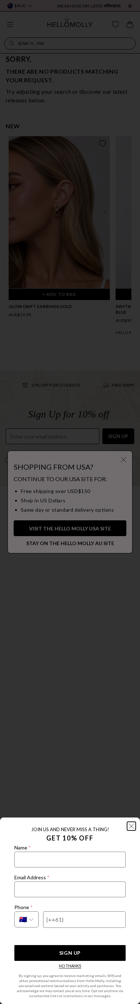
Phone (23, 907)
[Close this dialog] (131, 826)
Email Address (31, 877)
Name (22, 847)
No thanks (70, 965)
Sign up (70, 953)
